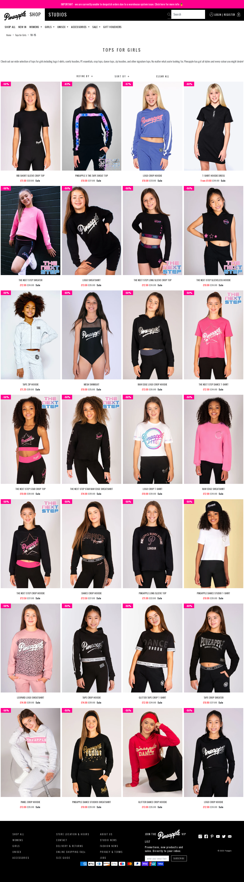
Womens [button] (34, 27)
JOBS (103, 857)
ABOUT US (106, 834)
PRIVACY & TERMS (111, 852)
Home (8, 35)
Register (229, 14)
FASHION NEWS (109, 846)
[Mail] (229, 836)
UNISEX (17, 852)
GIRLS (16, 846)
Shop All (10, 27)
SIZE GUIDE (63, 857)
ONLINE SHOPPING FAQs (70, 852)
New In (22, 27)
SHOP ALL (18, 834)
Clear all (162, 76)
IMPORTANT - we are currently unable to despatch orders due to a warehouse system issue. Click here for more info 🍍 (122, 4)
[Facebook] (206, 836)
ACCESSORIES (21, 857)
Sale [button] (95, 27)
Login (217, 14)
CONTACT (61, 840)
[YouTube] (218, 836)
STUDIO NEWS (108, 840)
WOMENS (18, 840)
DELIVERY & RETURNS (69, 846)
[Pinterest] (212, 836)
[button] (238, 14)
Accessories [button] (79, 27)
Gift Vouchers (112, 27)
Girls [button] (49, 27)
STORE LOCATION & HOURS (72, 834)
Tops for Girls (20, 35)
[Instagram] (200, 836)
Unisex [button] (61, 27)
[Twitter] (224, 836)
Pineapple (228, 850)
